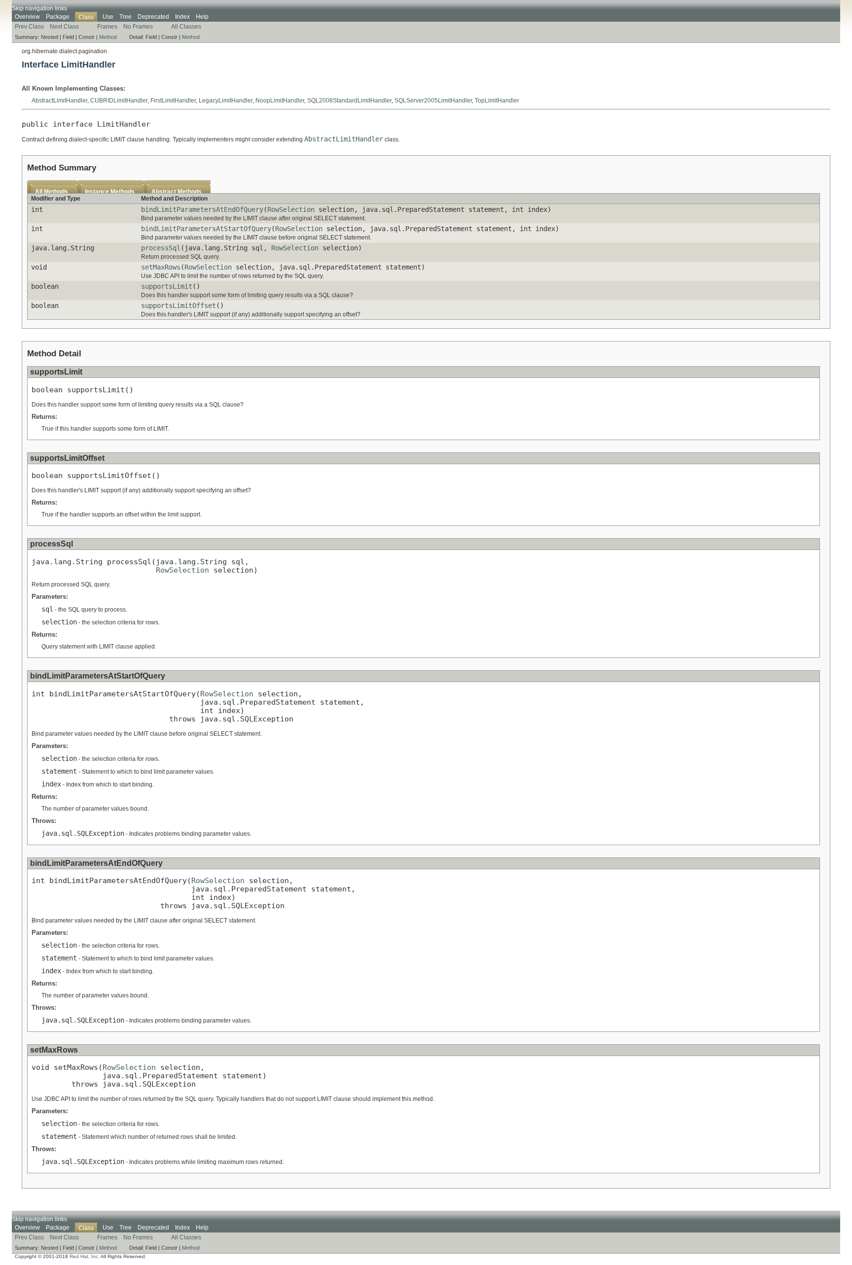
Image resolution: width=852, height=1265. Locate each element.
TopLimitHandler (497, 100)
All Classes (186, 26)
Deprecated (153, 16)
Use (108, 16)
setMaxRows (160, 267)
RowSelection (291, 209)
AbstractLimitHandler (59, 100)
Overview (27, 16)
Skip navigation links (39, 8)
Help (202, 16)
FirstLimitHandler (173, 100)
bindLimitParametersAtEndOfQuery (202, 209)
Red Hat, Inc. (85, 1256)
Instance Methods (110, 191)
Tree (125, 16)
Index (182, 16)
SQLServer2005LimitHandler (433, 100)
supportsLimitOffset (178, 305)
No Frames (138, 26)
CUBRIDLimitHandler (118, 100)
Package (58, 16)
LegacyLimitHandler (225, 100)
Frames (107, 26)
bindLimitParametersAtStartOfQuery (206, 229)
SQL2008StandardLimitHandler (349, 100)
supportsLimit (166, 286)
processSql (160, 248)
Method (108, 37)
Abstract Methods (176, 191)
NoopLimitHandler (279, 100)
